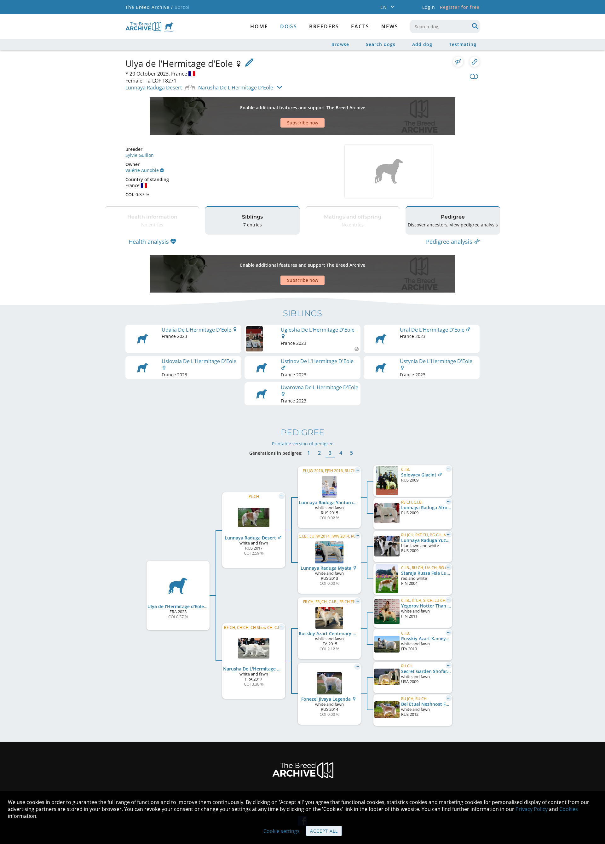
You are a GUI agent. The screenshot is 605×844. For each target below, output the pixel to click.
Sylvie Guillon (139, 155)
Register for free (460, 7)
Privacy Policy (532, 809)
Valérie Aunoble (142, 170)
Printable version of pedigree (302, 444)
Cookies (568, 809)
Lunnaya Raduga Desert (153, 87)
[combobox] (445, 26)
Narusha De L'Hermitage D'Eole (235, 87)
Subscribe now (302, 123)
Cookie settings (281, 831)
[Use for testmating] (458, 62)
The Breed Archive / (149, 7)
